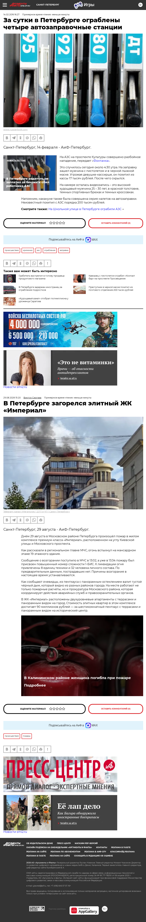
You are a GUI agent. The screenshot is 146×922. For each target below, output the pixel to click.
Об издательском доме (39, 843)
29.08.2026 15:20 (12, 397)
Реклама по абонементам (65, 852)
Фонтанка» (101, 160)
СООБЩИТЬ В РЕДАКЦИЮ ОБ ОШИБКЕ (93, 856)
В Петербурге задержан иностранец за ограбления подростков (40, 288)
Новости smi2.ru (15, 387)
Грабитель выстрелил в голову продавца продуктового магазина (41, 277)
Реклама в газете (121, 847)
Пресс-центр (64, 843)
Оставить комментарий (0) (116, 223)
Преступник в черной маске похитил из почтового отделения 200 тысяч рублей (111, 288)
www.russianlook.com (15, 129)
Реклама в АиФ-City (95, 852)
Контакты (101, 847)
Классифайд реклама (122, 852)
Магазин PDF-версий (86, 843)
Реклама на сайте (36, 852)
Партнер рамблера (57, 909)
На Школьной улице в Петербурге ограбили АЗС (84, 209)
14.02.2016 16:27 (11, 14)
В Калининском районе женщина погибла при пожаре (77, 678)
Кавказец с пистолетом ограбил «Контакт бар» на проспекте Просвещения (112, 277)
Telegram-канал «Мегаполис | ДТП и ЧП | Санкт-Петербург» (36, 511)
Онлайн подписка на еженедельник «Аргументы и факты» (59, 847)
